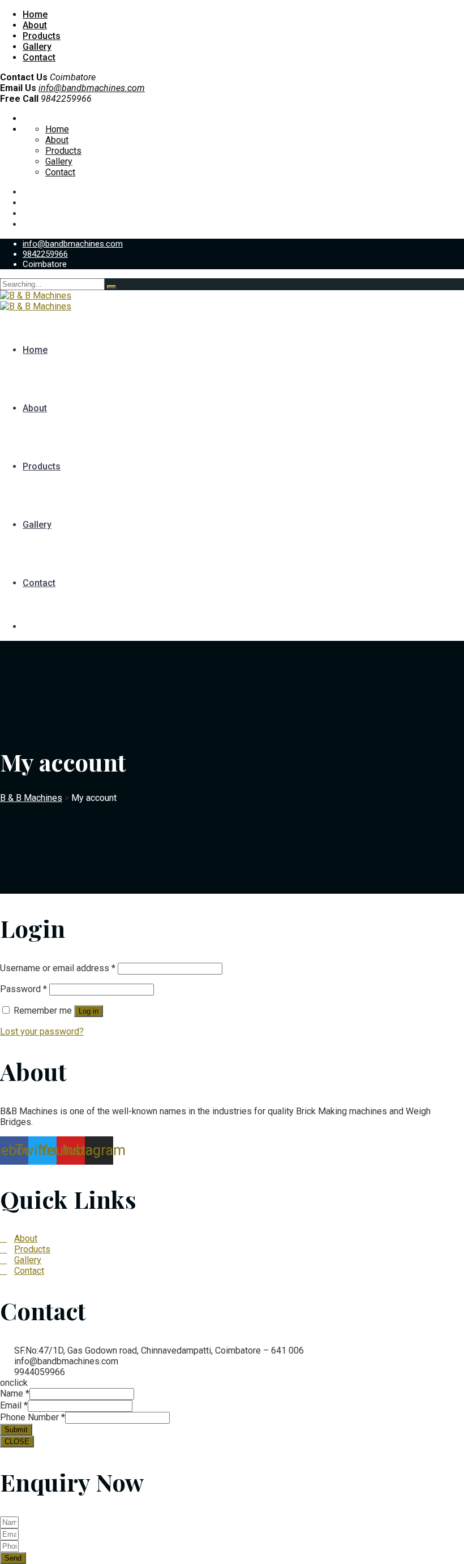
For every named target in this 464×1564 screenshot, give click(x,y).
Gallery (37, 46)
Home (35, 14)
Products (42, 36)
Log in (88, 1011)
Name (14, 1393)
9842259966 (45, 254)
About (35, 25)
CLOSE (17, 1441)
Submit (16, 1429)
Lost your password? (42, 1031)
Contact (39, 57)
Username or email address (57, 968)
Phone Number (32, 1417)
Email (14, 1405)
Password (23, 989)
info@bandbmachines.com (91, 88)
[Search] (111, 286)
